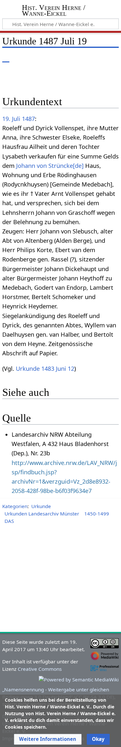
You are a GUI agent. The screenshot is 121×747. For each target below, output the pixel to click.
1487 (28, 119)
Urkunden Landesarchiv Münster (42, 513)
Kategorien (14, 506)
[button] (47, 739)
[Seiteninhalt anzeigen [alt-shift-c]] (5, 57)
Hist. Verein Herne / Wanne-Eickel (53, 11)
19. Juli (11, 119)
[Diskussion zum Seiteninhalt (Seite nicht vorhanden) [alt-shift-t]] (20, 57)
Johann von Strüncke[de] (50, 165)
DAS (9, 521)
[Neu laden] (99, 57)
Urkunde (41, 506)
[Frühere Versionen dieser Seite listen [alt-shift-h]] (87, 57)
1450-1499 (96, 513)
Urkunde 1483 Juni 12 (45, 368)
